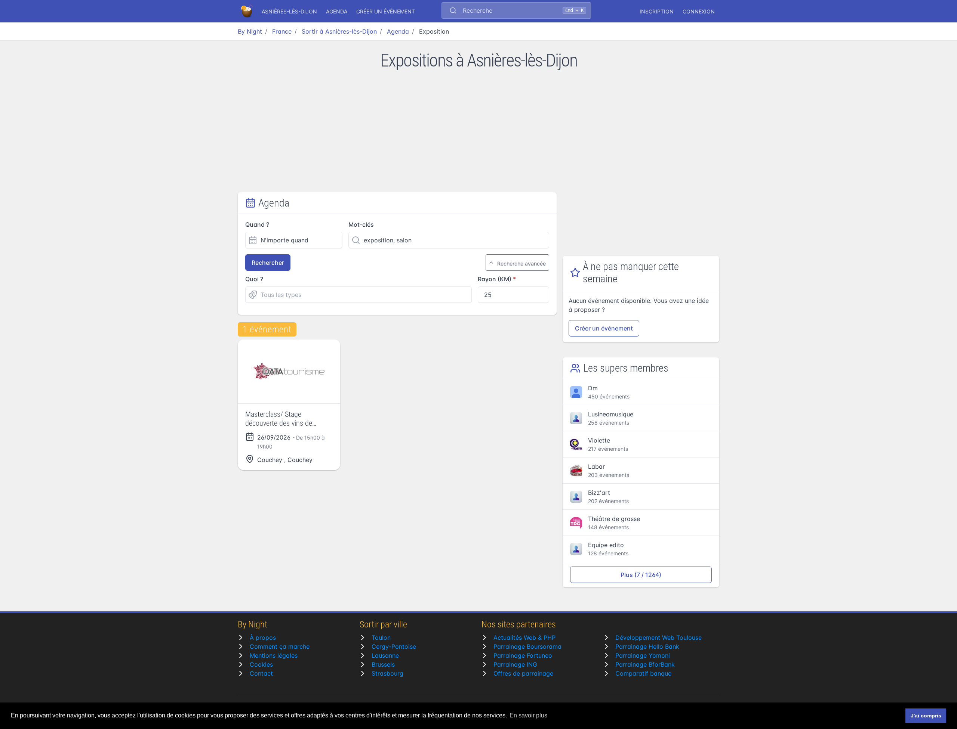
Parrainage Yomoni (642, 655)
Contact (261, 673)
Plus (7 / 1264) (641, 574)
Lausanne (385, 655)
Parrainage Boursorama (527, 646)
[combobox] (516, 11)
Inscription (657, 11)
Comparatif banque (643, 673)
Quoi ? (254, 279)
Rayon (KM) (494, 279)
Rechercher (268, 262)
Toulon (381, 637)
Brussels (383, 664)
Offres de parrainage (523, 673)
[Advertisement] (478, 136)
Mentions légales (274, 655)
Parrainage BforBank (645, 664)
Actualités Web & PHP (524, 637)
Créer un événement (385, 11)
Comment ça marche (280, 646)
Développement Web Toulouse (658, 637)
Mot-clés (361, 224)
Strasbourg (387, 673)
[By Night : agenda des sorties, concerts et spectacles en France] (247, 11)
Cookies (261, 664)
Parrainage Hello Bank (647, 646)
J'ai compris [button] (926, 716)
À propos (263, 637)
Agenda (336, 11)
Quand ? (257, 224)
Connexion (699, 11)
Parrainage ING (515, 664)
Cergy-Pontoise (394, 646)
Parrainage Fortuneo (522, 655)
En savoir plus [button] (528, 715)
